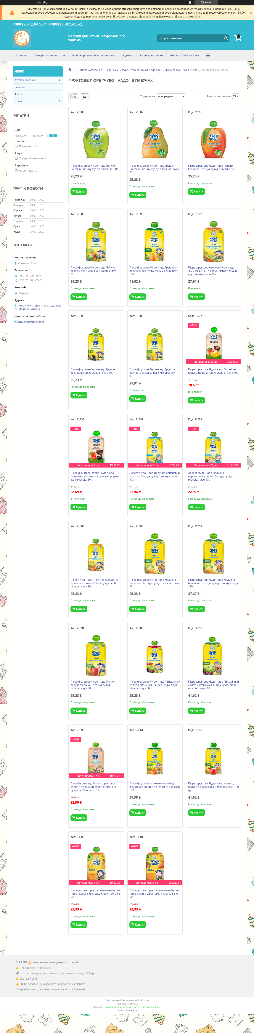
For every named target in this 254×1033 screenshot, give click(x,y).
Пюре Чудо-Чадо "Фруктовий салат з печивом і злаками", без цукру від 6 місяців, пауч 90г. (94, 583)
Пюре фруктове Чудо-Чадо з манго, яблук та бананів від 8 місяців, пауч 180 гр (213, 787)
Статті (18, 101)
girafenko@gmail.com (31, 321)
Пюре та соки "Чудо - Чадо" (181, 69)
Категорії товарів (25, 79)
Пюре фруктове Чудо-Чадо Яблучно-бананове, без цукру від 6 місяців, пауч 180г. (213, 583)
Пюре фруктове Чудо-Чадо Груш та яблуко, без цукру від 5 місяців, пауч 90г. (152, 373)
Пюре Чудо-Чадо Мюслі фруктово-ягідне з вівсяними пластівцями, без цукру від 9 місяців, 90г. (93, 787)
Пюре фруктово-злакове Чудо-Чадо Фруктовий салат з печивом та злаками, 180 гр (154, 787)
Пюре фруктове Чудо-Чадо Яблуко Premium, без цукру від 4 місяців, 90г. (94, 167)
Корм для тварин (151, 55)
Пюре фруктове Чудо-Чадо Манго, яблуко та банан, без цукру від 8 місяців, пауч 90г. (92, 685)
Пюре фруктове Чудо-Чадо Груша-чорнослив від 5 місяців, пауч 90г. (92, 371)
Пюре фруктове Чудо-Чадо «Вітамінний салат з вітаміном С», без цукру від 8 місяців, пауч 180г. (213, 685)
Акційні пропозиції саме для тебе (93, 55)
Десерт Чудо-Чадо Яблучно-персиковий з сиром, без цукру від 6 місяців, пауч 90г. (211, 476)
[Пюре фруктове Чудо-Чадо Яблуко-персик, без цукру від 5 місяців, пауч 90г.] (96, 241)
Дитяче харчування (90, 69)
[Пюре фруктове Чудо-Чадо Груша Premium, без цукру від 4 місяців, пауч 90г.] (155, 139)
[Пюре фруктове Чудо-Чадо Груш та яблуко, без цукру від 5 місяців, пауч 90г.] (155, 343)
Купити (81, 191)
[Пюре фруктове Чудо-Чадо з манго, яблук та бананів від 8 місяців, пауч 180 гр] (213, 757)
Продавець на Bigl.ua (127, 1003)
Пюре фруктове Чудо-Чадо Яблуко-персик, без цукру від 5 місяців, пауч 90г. (93, 271)
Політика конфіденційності (147, 1007)
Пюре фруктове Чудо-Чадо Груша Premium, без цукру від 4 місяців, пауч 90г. (154, 169)
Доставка (20, 86)
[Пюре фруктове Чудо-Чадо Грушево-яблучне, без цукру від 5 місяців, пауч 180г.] (155, 241)
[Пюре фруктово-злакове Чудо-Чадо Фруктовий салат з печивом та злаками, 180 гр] (155, 757)
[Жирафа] (22, 38)
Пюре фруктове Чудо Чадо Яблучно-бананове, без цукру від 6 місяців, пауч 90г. (154, 583)
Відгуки (128, 55)
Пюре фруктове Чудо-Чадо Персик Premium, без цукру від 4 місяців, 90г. (212, 167)
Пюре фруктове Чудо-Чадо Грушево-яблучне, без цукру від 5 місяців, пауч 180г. (153, 271)
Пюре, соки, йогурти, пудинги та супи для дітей (133, 69)
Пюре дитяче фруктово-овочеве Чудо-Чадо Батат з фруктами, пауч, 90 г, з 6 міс (154, 894)
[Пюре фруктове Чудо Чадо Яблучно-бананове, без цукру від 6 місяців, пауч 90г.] (155, 553)
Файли (18, 94)
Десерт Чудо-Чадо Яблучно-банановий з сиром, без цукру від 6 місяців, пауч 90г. (154, 476)
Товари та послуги (47, 55)
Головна (21, 55)
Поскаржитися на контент (117, 1007)
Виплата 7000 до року (184, 55)
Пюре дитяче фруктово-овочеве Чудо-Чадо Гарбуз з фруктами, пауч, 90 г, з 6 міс (95, 894)
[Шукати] (225, 38)
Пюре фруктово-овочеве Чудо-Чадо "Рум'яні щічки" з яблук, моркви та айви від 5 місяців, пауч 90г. (213, 271)
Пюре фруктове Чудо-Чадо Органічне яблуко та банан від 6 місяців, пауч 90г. (213, 371)
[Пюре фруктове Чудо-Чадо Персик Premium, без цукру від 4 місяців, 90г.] (213, 139)
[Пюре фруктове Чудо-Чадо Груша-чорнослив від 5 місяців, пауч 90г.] (96, 343)
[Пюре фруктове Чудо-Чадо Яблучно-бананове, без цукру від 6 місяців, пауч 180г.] (213, 553)
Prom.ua (145, 1000)
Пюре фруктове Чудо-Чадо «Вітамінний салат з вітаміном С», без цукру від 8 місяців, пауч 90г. (154, 685)
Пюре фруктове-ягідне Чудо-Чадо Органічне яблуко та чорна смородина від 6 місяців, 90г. (94, 476)
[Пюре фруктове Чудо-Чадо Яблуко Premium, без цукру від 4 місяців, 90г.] (96, 139)
